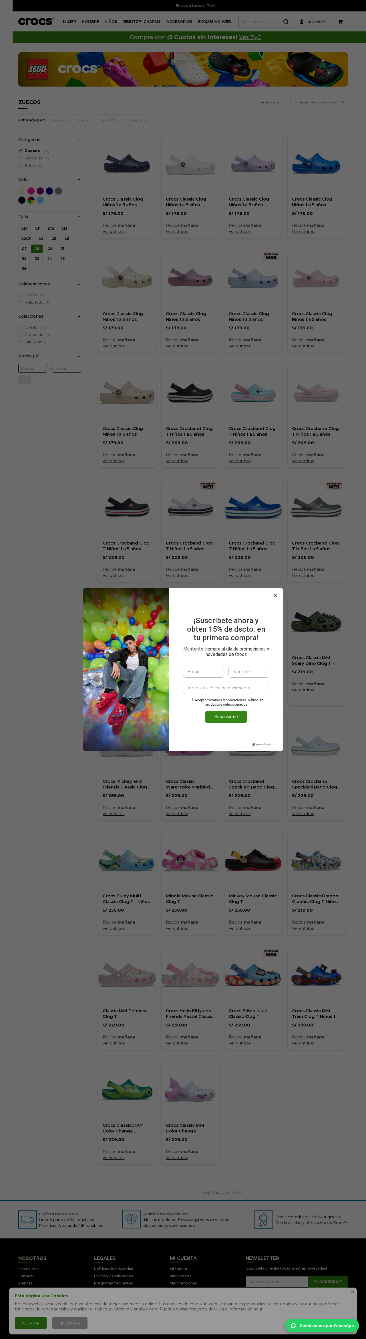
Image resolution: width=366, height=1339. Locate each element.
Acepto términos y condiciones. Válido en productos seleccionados (229, 702)
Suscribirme (226, 716)
